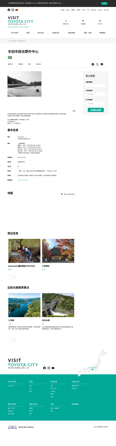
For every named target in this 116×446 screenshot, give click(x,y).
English (68, 10)
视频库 (31, 408)
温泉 (51, 411)
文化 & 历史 (53, 388)
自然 (51, 396)
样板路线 (75, 404)
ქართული (93, 10)
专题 (30, 385)
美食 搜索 (10, 411)
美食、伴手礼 (11, 408)
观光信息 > (14, 41)
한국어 (83, 10)
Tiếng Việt (106, 10)
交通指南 (20, 64)
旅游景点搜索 (95, 110)
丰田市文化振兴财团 (23, 180)
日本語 (62, 10)
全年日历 (74, 388)
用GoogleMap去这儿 (69, 194)
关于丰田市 (11, 385)
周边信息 (38, 64)
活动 (51, 385)
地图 (29, 64)
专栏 (30, 388)
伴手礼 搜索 (11, 413)
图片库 (31, 411)
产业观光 (52, 391)
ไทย (88, 10)
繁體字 (73, 10)
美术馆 (52, 394)
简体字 (78, 10)
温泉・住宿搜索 (54, 408)
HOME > (10, 41)
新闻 (30, 391)
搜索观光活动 (75, 385)
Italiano (100, 10)
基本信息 (10, 64)
